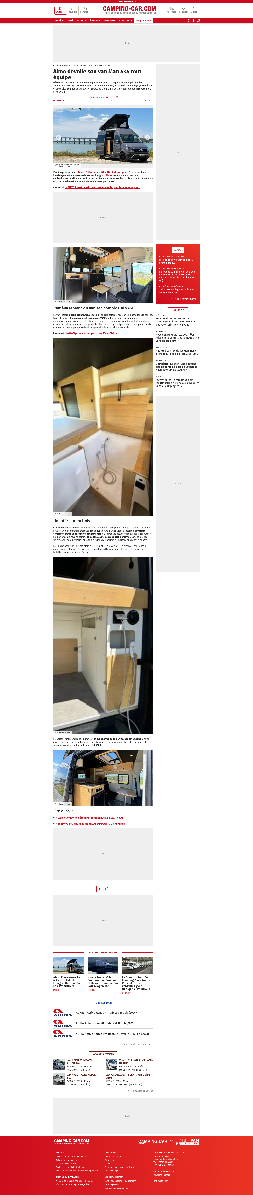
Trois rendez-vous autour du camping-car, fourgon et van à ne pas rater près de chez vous (176, 321)
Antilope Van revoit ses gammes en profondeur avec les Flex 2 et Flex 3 (177, 352)
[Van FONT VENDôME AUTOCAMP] (59, 1064)
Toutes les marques (114, 1157)
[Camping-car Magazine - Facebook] (193, 20)
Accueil (55, 65)
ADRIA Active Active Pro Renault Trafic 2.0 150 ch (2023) (112, 1034)
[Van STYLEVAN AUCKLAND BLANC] (111, 1064)
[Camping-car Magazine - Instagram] (198, 20)
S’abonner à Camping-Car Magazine (72, 1184)
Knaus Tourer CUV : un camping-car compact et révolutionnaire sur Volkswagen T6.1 (103, 982)
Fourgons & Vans (143, 20)
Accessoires (109, 20)
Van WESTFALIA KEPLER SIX (82, 1076)
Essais (71, 20)
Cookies (108, 1164)
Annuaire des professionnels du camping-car (77, 1171)
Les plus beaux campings (116, 1188)
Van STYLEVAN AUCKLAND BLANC (136, 1061)
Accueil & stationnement (88, 20)
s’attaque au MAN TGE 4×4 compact (106, 172)
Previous (58, 138)
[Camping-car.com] (129, 10)
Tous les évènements (185, 298)
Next (148, 138)
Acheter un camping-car (67, 1160)
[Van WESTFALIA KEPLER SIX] (59, 1079)
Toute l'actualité (74, 65)
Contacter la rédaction (163, 1171)
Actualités (59, 20)
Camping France (112, 1184)
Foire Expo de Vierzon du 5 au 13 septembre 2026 (176, 261)
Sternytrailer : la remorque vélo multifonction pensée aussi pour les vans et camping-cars (177, 383)
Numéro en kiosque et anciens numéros (74, 1181)
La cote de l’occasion (66, 1164)
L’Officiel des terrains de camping (120, 1181)
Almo (109, 175)
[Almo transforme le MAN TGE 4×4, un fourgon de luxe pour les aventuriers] (68, 965)
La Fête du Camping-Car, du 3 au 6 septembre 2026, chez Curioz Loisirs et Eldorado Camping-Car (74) (177, 276)
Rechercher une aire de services (71, 1157)
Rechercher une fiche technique (71, 1167)
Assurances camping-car (126, 1)
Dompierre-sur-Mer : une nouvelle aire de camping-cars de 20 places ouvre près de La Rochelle (176, 367)
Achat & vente (125, 20)
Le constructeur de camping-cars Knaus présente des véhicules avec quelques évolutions (136, 983)
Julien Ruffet (60, 100)
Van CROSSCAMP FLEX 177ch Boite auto (128, 1076)
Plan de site (110, 1160)
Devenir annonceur (162, 1175)
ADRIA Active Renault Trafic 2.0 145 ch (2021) (105, 1023)
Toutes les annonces (142, 1091)
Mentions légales (113, 1171)
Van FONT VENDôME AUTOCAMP (80, 1061)
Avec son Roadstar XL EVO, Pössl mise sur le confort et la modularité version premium (177, 337)
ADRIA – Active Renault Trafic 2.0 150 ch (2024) (106, 1012)
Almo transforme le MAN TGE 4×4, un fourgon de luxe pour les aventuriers (68, 982)
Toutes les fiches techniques (138, 1044)
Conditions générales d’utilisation (120, 1167)
